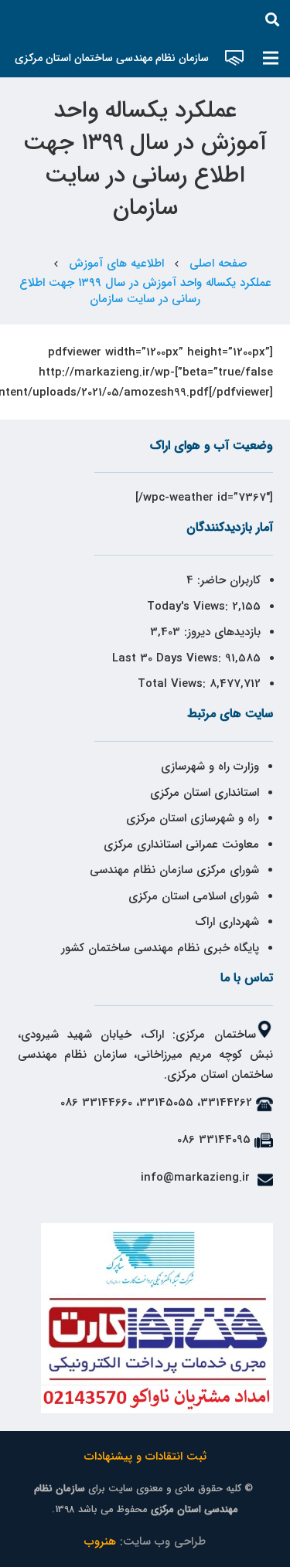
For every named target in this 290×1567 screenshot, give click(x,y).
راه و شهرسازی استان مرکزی (192, 818)
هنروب (100, 1541)
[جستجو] (272, 19)
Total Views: (174, 684)
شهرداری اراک (227, 922)
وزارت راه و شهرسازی (208, 766)
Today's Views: (189, 606)
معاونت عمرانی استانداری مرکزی (181, 844)
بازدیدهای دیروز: (220, 632)
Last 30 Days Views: (168, 658)
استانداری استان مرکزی (204, 793)
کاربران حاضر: (227, 580)
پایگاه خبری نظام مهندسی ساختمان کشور (160, 948)
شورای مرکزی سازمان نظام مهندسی (174, 870)
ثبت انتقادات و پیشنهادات (145, 1456)
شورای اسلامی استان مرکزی (193, 896)
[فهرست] (271, 58)
